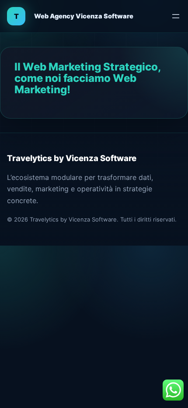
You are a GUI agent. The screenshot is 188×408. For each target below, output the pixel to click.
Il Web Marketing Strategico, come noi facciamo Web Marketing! (87, 78)
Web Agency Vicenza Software (83, 16)
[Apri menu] (176, 16)
